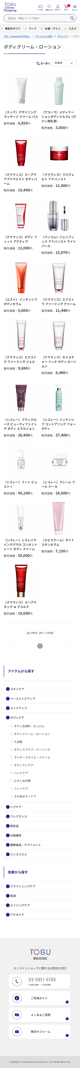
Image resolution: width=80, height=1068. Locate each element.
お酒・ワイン (52, 28)
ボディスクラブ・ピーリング (32, 749)
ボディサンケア (23, 765)
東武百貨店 (40, 958)
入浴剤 (18, 742)
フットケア (21, 788)
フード (33, 28)
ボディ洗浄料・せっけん (29, 726)
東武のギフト (13, 28)
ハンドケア (21, 773)
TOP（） (17, 36)
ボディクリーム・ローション (32, 734)
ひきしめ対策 (22, 781)
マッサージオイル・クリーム (32, 757)
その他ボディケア (25, 796)
